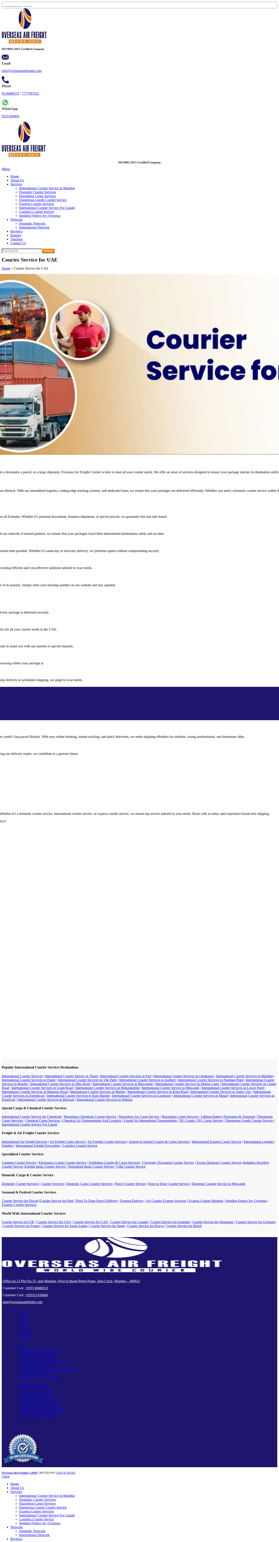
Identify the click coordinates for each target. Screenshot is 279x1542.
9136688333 (10, 93)
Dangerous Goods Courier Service (43, 200)
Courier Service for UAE (90, 1222)
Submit (48, 251)
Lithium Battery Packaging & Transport (228, 1116)
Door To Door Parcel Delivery (97, 1201)
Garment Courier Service (19, 1162)
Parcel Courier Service (130, 1184)
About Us (26, 1315)
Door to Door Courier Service (168, 1184)
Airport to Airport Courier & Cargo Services (159, 1142)
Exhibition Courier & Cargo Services (114, 1162)
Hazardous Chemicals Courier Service (90, 1116)
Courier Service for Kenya (145, 1226)
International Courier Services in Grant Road (42, 1088)
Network (25, 1323)
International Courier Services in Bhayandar (123, 1084)
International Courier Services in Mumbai (244, 1076)
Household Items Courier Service (91, 1166)
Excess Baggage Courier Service (219, 1162)
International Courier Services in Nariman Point (210, 1080)
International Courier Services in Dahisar (105, 1099)
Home (6, 268)
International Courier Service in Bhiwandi (170, 1088)
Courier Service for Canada (129, 1222)
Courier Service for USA (54, 1222)
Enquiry (24, 1334)
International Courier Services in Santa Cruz (221, 1092)
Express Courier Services (36, 204)
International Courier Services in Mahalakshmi (107, 1088)
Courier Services (52, 1184)
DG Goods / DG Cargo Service (201, 1120)
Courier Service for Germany (256, 1222)
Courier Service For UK (36, 1392)
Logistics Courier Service (36, 212)
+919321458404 (36, 1295)
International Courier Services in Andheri (147, 1080)
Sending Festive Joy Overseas (39, 215)
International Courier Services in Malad (201, 1096)
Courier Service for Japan (107, 1226)
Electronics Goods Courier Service (62, 1162)
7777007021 (30, 93)
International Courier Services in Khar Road (158, 1092)
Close (6, 1476)
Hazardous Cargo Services (37, 196)
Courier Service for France (21, 1226)
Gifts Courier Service (131, 1166)
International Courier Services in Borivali (46, 1099)
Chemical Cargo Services (42, 1120)
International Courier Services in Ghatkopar (184, 1076)
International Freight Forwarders (38, 1145)
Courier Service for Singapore (212, 1222)
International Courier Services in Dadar (29, 1080)
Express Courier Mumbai (206, 1201)
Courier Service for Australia (170, 1222)
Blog (22, 1319)
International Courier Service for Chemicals (31, 1116)
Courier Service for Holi (56, 1201)
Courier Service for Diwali (20, 1201)
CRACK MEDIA (65, 1472)
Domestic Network (32, 223)
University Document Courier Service (168, 1162)
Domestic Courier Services (37, 192)
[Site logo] (24, 42)
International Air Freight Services (24, 1142)
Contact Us (27, 1338)
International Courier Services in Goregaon (141, 1096)
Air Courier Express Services (166, 1201)
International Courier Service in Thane (71, 1076)
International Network (34, 227)
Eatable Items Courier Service (45, 1166)
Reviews (25, 1330)
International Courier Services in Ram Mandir (78, 1096)
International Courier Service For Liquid (47, 208)
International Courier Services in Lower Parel (233, 1088)
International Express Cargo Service (216, 1142)
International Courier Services (22, 1076)
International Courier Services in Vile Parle (87, 1080)
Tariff (23, 1326)
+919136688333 (36, 1288)
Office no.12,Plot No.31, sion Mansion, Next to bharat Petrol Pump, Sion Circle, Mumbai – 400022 (71, 1281)
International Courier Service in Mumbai (47, 188)
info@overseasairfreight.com (21, 71)
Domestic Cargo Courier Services (89, 1184)
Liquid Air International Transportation (150, 1120)
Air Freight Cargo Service (67, 1142)
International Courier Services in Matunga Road (35, 1092)
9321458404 (10, 116)
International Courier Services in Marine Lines (187, 1084)
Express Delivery (132, 1201)
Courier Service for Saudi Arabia (64, 1226)
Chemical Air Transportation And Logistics (91, 1120)
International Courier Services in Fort (125, 1076)
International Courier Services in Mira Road (60, 1084)
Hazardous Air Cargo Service (139, 1116)
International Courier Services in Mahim (97, 1092)
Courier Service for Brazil (184, 1226)
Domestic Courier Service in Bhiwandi (218, 1184)
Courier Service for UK (18, 1222)
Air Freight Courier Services (106, 1142)
